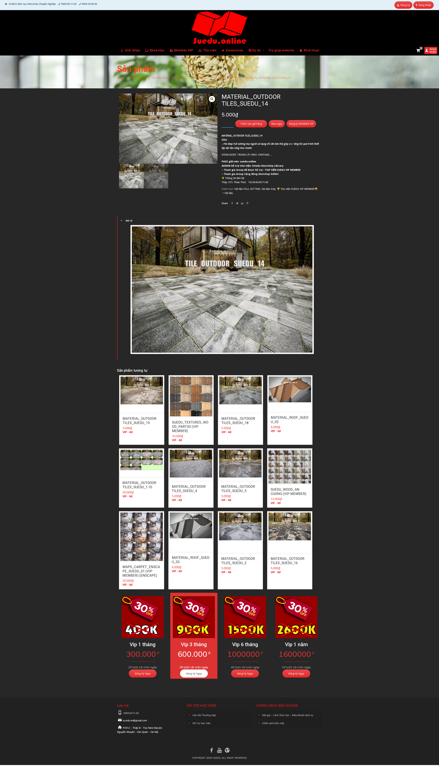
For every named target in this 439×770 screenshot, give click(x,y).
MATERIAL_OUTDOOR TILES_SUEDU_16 (287, 561)
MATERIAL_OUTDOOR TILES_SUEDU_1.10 (139, 485)
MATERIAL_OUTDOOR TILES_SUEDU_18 (238, 421)
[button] (212, 99)
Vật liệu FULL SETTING (226, 77)
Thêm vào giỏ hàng (251, 123)
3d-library (136, 77)
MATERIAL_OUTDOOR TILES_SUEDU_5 (238, 489)
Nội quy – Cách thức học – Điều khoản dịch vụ (287, 715)
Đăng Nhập (425, 5)
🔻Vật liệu (200, 77)
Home (120, 77)
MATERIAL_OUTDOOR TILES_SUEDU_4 (189, 489)
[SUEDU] (219, 27)
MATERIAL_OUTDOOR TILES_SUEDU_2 (238, 561)
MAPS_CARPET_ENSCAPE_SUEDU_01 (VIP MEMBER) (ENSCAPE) (141, 571)
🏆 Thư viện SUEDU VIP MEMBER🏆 (168, 77)
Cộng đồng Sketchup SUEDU (261, 174)
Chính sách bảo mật (273, 723)
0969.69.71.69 (68, 3)
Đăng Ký (405, 5)
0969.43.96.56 (89, 3)
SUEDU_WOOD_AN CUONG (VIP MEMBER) (288, 491)
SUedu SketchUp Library (267, 165)
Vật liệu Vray (269, 188)
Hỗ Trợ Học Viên (201, 723)
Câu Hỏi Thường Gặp (204, 715)
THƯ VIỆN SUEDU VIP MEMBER (282, 169)
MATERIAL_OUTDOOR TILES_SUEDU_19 (139, 421)
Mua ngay (276, 123)
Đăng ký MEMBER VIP (301, 123)
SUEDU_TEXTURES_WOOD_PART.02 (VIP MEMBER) (190, 426)
